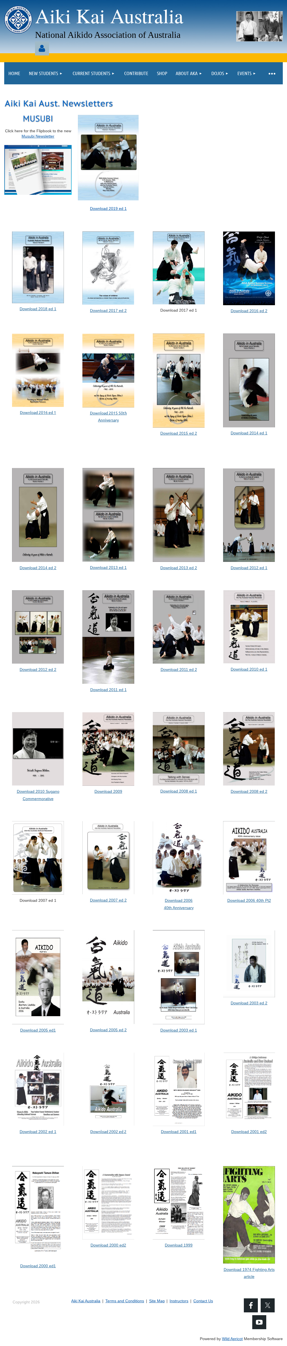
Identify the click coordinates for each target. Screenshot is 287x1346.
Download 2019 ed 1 (108, 208)
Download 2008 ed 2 (249, 791)
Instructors (179, 1301)
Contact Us (203, 1301)
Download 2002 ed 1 (38, 1131)
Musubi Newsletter (38, 136)
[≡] (271, 73)
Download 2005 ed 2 (108, 1030)
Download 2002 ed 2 (108, 1131)
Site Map (157, 1301)
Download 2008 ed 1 (178, 791)
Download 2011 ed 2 (179, 669)
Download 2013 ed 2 (178, 568)
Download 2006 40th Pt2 (249, 900)
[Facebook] (251, 1305)
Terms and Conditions (124, 1301)
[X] (268, 1305)
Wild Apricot (232, 1338)
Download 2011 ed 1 (108, 689)
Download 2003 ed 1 (178, 1030)
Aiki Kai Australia (85, 1301)
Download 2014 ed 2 (38, 568)
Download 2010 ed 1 (249, 669)
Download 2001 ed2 (249, 1131)
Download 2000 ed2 (108, 1245)
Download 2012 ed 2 (38, 669)
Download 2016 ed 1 (38, 412)
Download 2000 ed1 (38, 1266)
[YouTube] (259, 1322)
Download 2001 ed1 (178, 1131)
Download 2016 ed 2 (249, 311)
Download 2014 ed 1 (249, 433)
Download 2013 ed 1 (108, 567)
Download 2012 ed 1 (249, 568)
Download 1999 (179, 1245)
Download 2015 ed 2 (178, 433)
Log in (42, 48)
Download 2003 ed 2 (249, 1003)
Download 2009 (108, 791)
